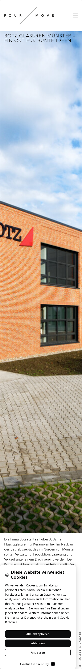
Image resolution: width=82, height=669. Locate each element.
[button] (75, 15)
